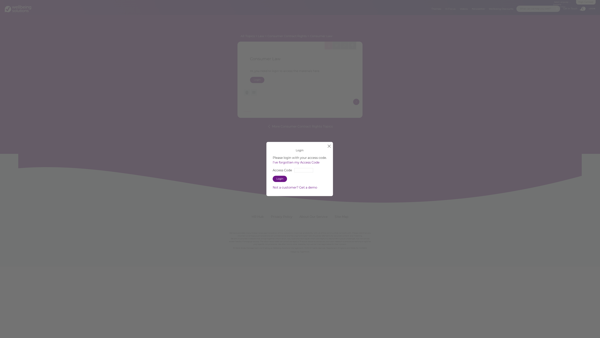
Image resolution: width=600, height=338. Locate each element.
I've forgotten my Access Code (296, 162)
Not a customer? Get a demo (295, 187)
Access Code (282, 170)
